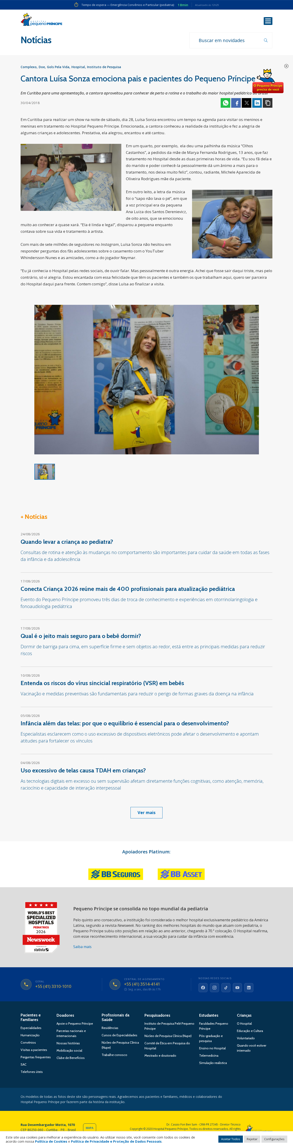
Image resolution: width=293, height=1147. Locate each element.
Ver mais (146, 809)
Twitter (246, 103)
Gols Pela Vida (58, 67)
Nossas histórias (68, 1039)
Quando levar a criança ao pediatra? (67, 538)
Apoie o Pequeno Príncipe (75, 1020)
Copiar (267, 103)
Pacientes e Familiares (31, 1013)
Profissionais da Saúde (115, 1013)
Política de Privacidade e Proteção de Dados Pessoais (116, 1141)
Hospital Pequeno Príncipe (41, 20)
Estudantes (208, 1011)
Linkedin (257, 103)
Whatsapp (225, 103)
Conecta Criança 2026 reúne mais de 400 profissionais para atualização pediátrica (128, 585)
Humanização (30, 1031)
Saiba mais (82, 943)
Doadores (65, 1011)
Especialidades (31, 1024)
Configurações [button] (274, 1139)
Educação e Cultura (250, 1027)
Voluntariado (246, 1034)
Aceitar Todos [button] (230, 1139)
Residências (110, 1024)
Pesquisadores (157, 1011)
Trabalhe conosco (114, 1051)
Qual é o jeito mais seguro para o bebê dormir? (81, 632)
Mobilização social (69, 1047)
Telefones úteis (32, 1068)
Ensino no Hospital (212, 1044)
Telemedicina (208, 1052)
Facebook (236, 103)
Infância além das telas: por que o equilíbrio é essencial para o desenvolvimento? (125, 719)
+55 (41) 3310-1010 (53, 982)
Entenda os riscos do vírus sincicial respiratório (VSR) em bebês (102, 679)
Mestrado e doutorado (160, 1052)
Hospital (78, 67)
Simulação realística (213, 1059)
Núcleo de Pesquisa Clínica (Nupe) (168, 1032)
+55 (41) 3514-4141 (142, 980)
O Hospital (244, 1020)
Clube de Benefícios (71, 1054)
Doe (42, 67)
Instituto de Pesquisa (104, 67)
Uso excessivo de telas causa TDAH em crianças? (83, 766)
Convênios (28, 1039)
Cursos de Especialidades (119, 1031)
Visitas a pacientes (34, 1046)
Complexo (29, 67)
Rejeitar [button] (252, 1139)
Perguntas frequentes (36, 1053)
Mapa (89, 1124)
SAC (24, 1061)
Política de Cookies (51, 1141)
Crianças (244, 1011)
